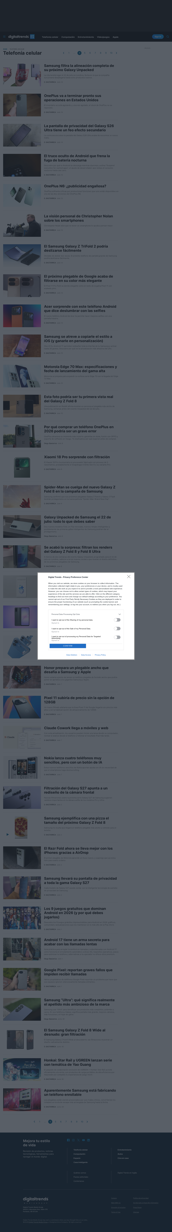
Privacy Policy (100, 655)
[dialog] (86, 616)
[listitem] (86, 614)
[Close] (129, 577)
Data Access (86, 655)
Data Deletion (71, 655)
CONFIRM (68, 646)
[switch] (117, 620)
